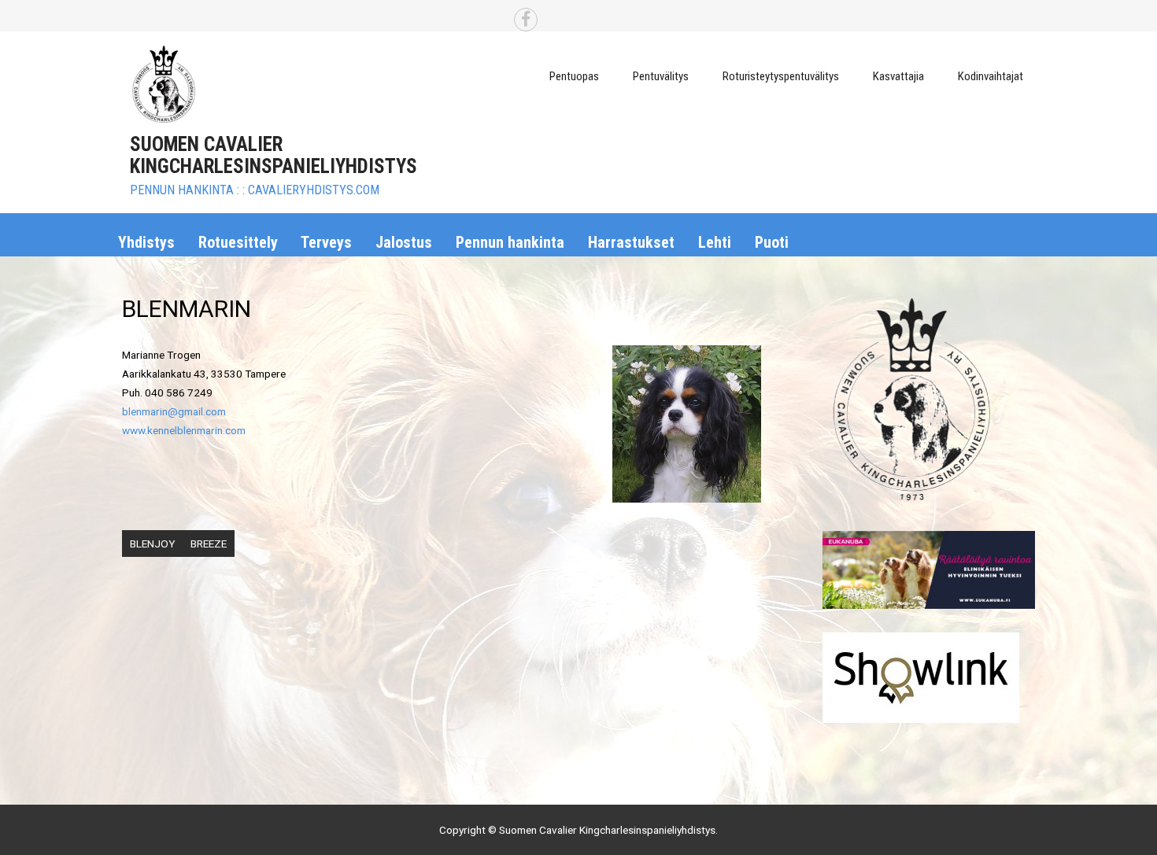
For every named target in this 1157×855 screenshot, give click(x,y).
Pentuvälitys (661, 76)
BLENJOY (152, 543)
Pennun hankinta (510, 242)
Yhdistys (146, 242)
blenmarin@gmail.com (174, 411)
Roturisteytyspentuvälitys (781, 76)
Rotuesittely (238, 242)
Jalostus (403, 242)
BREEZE (208, 543)
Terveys (326, 242)
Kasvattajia (898, 76)
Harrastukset (631, 242)
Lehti (714, 242)
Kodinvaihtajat (990, 76)
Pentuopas (574, 76)
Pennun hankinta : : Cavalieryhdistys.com (254, 189)
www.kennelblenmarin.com (184, 430)
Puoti (772, 242)
